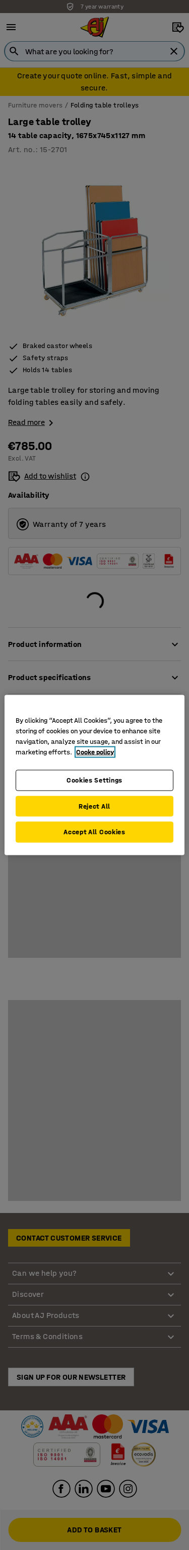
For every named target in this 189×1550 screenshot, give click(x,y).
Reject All (94, 806)
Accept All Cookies (94, 832)
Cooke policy (95, 752)
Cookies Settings (94, 780)
